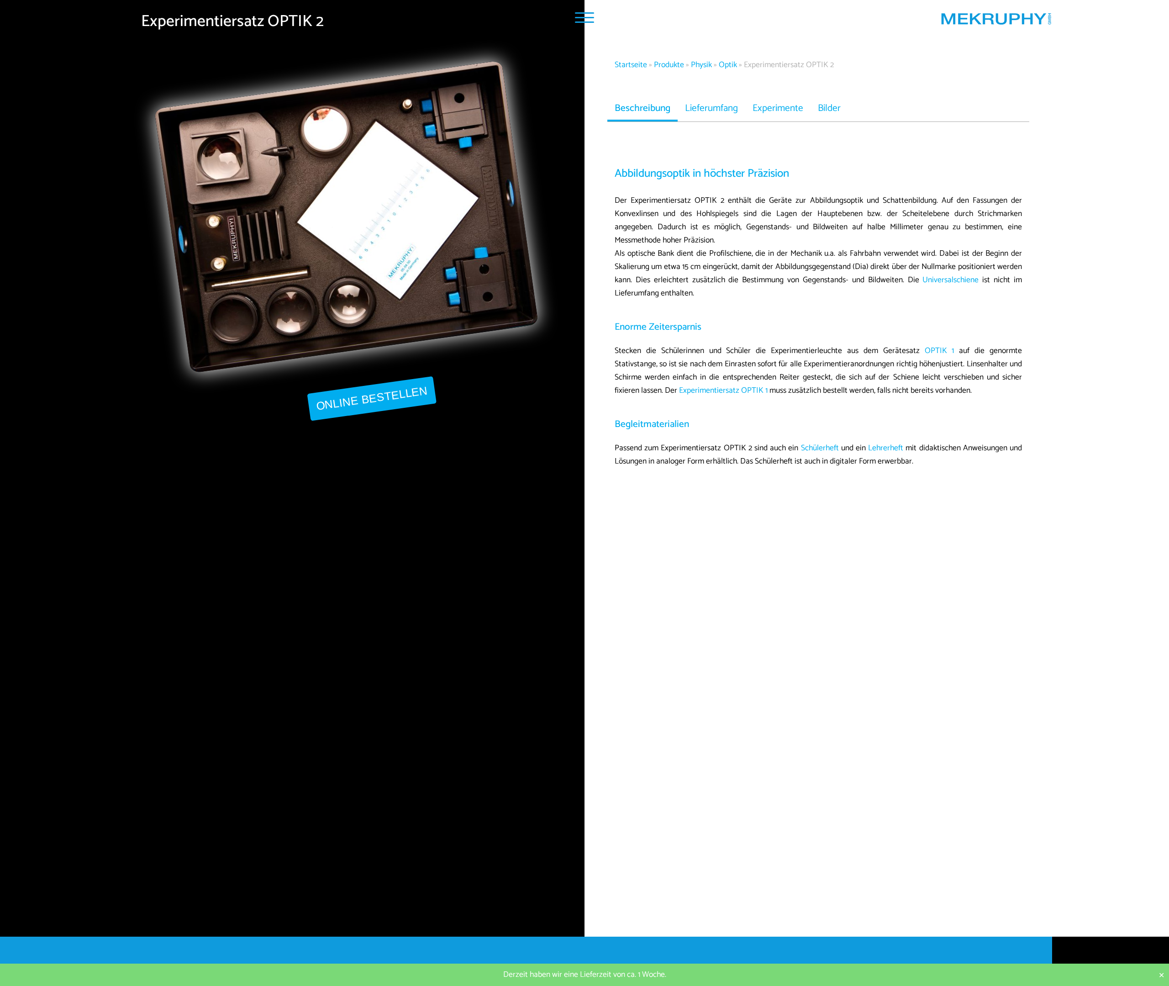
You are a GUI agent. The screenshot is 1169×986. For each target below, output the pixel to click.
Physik (701, 65)
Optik (728, 65)
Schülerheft (820, 448)
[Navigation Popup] (584, 17)
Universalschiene (950, 280)
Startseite (631, 65)
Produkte (669, 65)
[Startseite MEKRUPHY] (996, 21)
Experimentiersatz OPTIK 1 (723, 390)
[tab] (642, 108)
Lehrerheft (885, 448)
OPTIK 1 (939, 351)
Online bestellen (371, 398)
